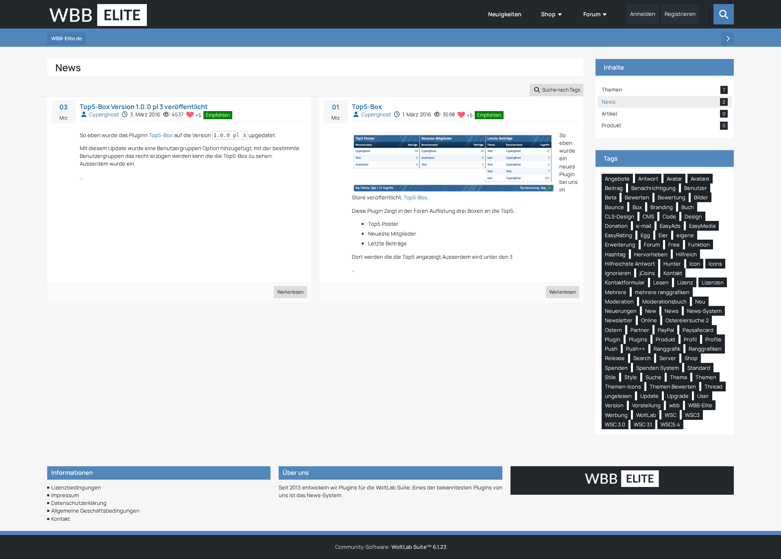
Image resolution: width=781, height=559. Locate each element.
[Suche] (723, 14)
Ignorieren (618, 273)
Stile (610, 377)
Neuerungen (621, 310)
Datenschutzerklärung (79, 503)
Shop (691, 358)
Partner (639, 330)
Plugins (638, 339)
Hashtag (615, 254)
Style (630, 377)
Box (637, 207)
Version (614, 405)
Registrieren (680, 13)
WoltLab (646, 415)
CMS (648, 216)
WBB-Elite (700, 405)
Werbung (616, 415)
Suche (653, 377)
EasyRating (618, 235)
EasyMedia (702, 225)
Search (642, 358)
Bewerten (637, 197)
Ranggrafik (667, 348)
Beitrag (614, 188)
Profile (713, 339)
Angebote (617, 178)
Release (615, 358)
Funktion (699, 244)
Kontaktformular (625, 282)
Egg (645, 235)
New (650, 310)
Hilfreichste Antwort (630, 263)
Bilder (701, 197)
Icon (694, 263)
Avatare (700, 178)
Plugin (612, 339)
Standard (698, 367)
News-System (704, 310)
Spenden (616, 367)
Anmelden (642, 13)
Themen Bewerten (673, 386)
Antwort (648, 178)
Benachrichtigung (653, 188)
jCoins (647, 273)
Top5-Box (161, 135)
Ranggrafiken (705, 348)
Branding (661, 207)
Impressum (65, 495)
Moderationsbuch (664, 301)
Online (649, 320)
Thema (678, 377)
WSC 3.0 (615, 424)
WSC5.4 (670, 424)
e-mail (643, 225)
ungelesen (618, 396)
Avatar (674, 178)
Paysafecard (698, 330)
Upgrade (678, 396)
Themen (706, 377)
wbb (674, 405)
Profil (690, 339)
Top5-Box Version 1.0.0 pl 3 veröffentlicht (144, 107)
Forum (652, 244)
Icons (715, 263)
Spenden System (657, 367)
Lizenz (685, 282)
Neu (700, 301)
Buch (687, 207)
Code (669, 216)
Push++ (635, 348)
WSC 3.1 (643, 424)
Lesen (661, 282)
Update (649, 396)
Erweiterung (620, 244)
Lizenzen (713, 282)
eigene (685, 235)
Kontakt (672, 273)
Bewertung (671, 197)
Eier (663, 235)
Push (611, 348)
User (703, 396)
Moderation (619, 301)
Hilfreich (686, 254)
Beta (610, 197)
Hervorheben (651, 254)
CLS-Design (619, 216)
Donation (616, 225)
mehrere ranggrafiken (662, 292)
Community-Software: (390, 546)
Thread (713, 386)
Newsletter (619, 320)
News (671, 310)
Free (674, 244)
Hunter (672, 263)
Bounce (614, 207)
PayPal (666, 330)
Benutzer (695, 188)
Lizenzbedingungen (76, 487)
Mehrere (615, 292)
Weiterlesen (290, 291)
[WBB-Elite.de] (98, 17)
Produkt (665, 339)
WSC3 (692, 415)
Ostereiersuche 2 (687, 320)
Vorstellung (646, 405)
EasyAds (670, 225)
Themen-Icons (623, 386)
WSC (670, 415)
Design (693, 216)
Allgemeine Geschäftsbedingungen (95, 510)
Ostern (613, 330)
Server (667, 358)
